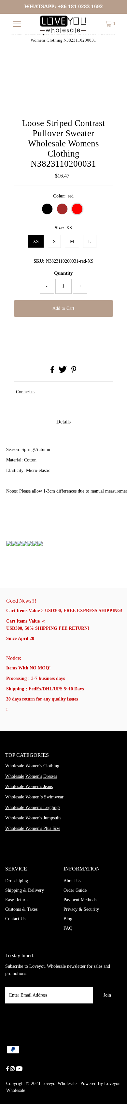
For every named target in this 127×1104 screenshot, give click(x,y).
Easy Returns (17, 899)
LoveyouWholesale (59, 1083)
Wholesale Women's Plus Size (32, 828)
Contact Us (15, 918)
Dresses (50, 776)
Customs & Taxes (21, 909)
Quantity (63, 273)
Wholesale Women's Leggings (32, 807)
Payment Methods (80, 899)
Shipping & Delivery (24, 890)
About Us (72, 880)
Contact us (25, 391)
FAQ (68, 928)
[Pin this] (74, 371)
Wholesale (14, 776)
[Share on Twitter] (63, 371)
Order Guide (75, 890)
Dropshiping (16, 880)
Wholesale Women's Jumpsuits (33, 817)
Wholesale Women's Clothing (32, 765)
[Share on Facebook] (52, 371)
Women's (33, 776)
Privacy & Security (81, 909)
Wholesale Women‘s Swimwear (34, 797)
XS (36, 241)
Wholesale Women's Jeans (29, 786)
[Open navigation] (17, 24)
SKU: (39, 261)
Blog (68, 918)
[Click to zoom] (110, 71)
